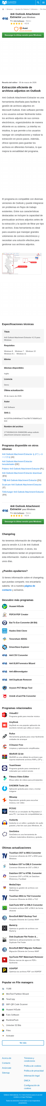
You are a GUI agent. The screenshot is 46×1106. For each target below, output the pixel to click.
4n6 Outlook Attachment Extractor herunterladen (17, 462)
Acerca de (6, 1058)
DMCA (27, 1080)
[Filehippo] (9, 2)
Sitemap (6, 1073)
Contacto (6, 1063)
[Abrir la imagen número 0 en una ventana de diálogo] (22, 264)
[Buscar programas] (38, 2)
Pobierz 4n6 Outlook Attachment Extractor (21, 469)
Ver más (23, 1043)
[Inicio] (3, 9)
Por (17, 21)
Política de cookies (32, 1066)
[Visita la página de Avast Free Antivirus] (23, 29)
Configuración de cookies (32, 1086)
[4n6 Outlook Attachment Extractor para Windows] (5, 19)
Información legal (32, 1076)
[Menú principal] (43, 2)
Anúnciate (6, 1068)
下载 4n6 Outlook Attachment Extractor (19, 480)
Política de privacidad (34, 1071)
